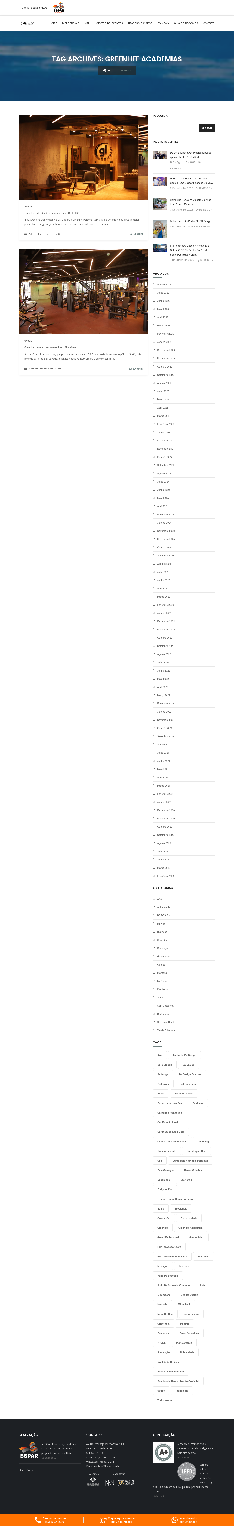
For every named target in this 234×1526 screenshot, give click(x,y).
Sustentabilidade (166, 1022)
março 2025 (163, 415)
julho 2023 (163, 572)
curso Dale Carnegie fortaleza (190, 1160)
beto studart (164, 1064)
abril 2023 (162, 588)
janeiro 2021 (164, 802)
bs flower (163, 1084)
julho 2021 (163, 752)
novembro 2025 (166, 358)
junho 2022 (163, 670)
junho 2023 (163, 580)
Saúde (160, 997)
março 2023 (163, 596)
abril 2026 (162, 317)
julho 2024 (163, 481)
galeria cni (163, 1218)
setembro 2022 (165, 646)
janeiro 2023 (164, 613)
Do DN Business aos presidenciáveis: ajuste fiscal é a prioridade (190, 155)
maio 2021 (163, 769)
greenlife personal (168, 1237)
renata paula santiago (170, 1371)
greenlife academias (190, 1227)
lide (202, 1285)
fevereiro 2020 (165, 876)
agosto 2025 (164, 383)
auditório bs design (184, 1055)
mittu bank (184, 1304)
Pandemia (162, 989)
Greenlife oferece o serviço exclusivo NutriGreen (50, 347)
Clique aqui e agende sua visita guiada (121, 1520)
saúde (161, 1390)
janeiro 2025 (164, 432)
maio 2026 (163, 309)
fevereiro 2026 (165, 333)
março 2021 (163, 785)
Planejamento (184, 1342)
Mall (88, 23)
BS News (163, 23)
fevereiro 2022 (165, 703)
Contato (209, 23)
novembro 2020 (166, 818)
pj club (161, 1342)
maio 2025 (163, 399)
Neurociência (191, 1314)
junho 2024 (163, 489)
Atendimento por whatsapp (188, 1520)
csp (159, 1160)
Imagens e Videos (140, 23)
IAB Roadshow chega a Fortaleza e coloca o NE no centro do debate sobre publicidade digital (189, 250)
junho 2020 (163, 859)
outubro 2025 (164, 366)
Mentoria (162, 972)
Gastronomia (164, 956)
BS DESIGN (163, 915)
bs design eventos (190, 1074)
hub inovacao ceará (169, 1247)
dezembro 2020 (166, 810)
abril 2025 (162, 407)
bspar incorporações (169, 1103)
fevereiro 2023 (165, 604)
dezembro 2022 (166, 621)
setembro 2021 (165, 736)
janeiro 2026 (164, 342)
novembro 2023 (166, 539)
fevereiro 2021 (165, 793)
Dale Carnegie (165, 1170)
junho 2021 (163, 761)
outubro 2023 (164, 547)
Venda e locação (166, 1030)
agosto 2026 (164, 284)
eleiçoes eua (165, 1189)
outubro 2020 (164, 826)
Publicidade (187, 1352)
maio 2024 (163, 498)
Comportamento (166, 1151)
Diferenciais (70, 23)
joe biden (184, 1266)
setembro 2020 (165, 835)
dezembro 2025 (166, 350)
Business (162, 931)
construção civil (196, 1151)
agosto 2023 (164, 563)
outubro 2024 (164, 457)
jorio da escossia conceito (173, 1285)
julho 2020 (163, 851)
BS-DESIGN (176, 168)
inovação (162, 1266)
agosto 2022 (164, 654)
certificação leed (167, 1122)
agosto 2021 (164, 744)
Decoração (163, 948)
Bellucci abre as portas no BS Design (190, 221)
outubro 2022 (164, 637)
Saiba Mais (136, 234)
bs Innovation (188, 1084)
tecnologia (181, 1390)
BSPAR (161, 923)
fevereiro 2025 (165, 424)
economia (186, 1179)
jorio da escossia (167, 1275)
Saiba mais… (48, 1457)
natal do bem (165, 1314)
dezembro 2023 (166, 531)
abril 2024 (162, 506)
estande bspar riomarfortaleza (175, 1199)
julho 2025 (163, 391)
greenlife (162, 1227)
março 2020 (163, 867)
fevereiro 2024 (165, 514)
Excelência (181, 1208)
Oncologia (163, 1323)
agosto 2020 (164, 843)
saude (28, 206)
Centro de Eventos (109, 23)
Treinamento (164, 1400)
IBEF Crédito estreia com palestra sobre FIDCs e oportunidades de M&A (191, 181)
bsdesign (163, 1074)
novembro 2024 (166, 448)
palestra (184, 1323)
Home (53, 23)
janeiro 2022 (164, 711)
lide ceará (163, 1294)
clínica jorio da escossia (172, 1141)
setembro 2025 (165, 374)
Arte (159, 899)
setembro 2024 (165, 465)
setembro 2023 (165, 555)
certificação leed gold (170, 1132)
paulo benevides (189, 1333)
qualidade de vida (168, 1362)
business (197, 1103)
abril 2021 (162, 777)
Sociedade (163, 1014)
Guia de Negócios (186, 23)
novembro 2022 (166, 629)
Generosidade (189, 1218)
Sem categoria (165, 1005)
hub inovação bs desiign (172, 1256)
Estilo (160, 1208)
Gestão (161, 964)
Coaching (162, 940)
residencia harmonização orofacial (178, 1381)
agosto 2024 (164, 473)
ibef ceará (203, 1256)
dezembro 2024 (166, 440)
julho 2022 (163, 662)
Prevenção (163, 1352)
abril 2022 (162, 687)
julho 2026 (163, 292)
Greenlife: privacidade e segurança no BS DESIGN (51, 213)
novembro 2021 (166, 719)
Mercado (162, 981)
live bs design (189, 1294)
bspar (160, 1093)
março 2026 (163, 325)
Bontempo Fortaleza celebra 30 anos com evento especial (190, 202)
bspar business (184, 1093)
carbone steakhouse (169, 1112)
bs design (189, 1064)
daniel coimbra (193, 1170)
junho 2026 (163, 300)
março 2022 (163, 695)
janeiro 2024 (164, 522)
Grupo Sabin (196, 1237)
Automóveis (163, 907)
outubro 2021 (164, 728)
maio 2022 (163, 678)
